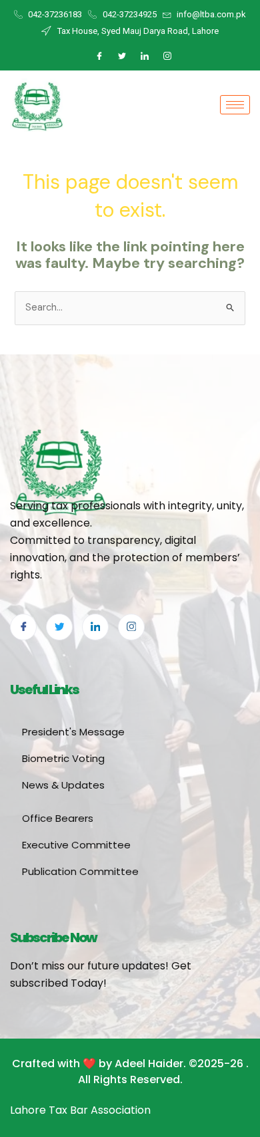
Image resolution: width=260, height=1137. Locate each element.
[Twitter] (122, 56)
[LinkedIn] (145, 56)
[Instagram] (167, 56)
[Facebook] (99, 56)
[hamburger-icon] (235, 104)
